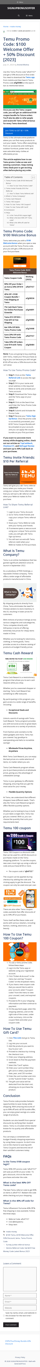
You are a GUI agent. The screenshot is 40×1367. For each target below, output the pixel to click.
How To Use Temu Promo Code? (21, 186)
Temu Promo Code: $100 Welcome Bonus (19, 181)
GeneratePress (20, 1364)
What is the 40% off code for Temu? (19, 224)
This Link (17, 1038)
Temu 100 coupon (13, 202)
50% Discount (9, 1238)
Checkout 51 (8, 446)
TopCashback (26, 443)
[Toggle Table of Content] (32, 177)
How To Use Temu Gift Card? (17, 207)
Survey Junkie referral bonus (18, 1244)
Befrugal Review (26, 446)
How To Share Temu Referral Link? (22, 194)
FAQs (8, 213)
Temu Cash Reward (13, 199)
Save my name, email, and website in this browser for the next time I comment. (21, 1315)
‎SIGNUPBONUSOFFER (21, 8)
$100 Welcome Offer (25, 1235)
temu (18, 1238)
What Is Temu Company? (15, 196)
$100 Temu (11, 1235)
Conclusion (10, 210)
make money (15, 26)
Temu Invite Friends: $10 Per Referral (17, 189)
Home (5, 26)
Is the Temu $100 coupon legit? (20, 215)
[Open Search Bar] (19, 15)
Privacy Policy (20, 1357)
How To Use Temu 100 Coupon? (18, 204)
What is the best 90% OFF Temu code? (21, 219)
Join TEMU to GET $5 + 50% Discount (16, 132)
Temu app (30, 77)
